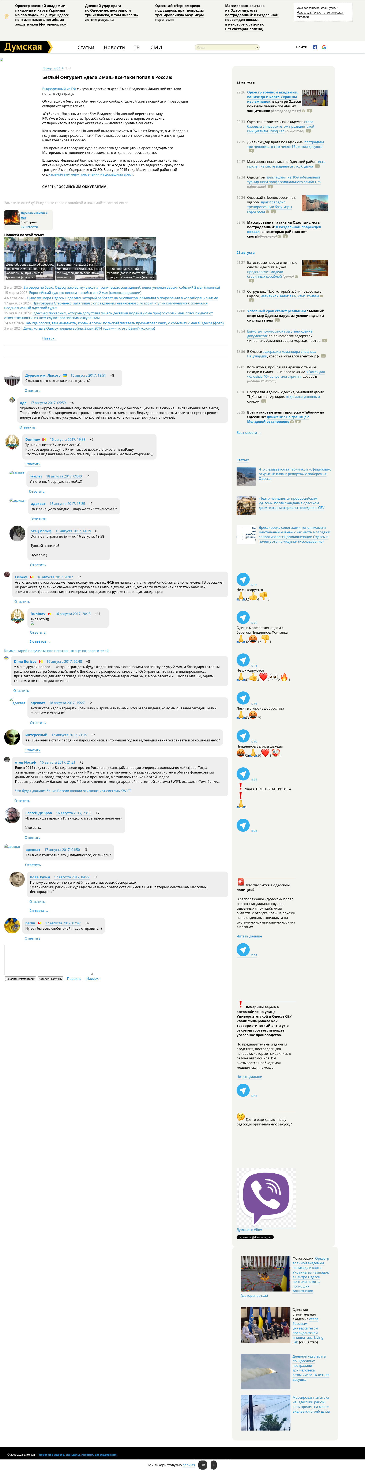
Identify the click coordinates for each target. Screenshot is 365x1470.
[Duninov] (12, 448)
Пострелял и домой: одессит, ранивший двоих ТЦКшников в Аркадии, (285, 394)
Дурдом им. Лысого (43, 375)
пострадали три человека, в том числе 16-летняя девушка (285, 144)
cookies (189, 1465)
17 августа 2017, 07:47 (63, 923)
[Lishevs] (7, 575)
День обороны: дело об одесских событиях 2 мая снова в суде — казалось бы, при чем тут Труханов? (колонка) (30, 270)
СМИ (156, 47)
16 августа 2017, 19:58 (67, 439)
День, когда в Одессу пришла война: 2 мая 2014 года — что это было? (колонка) (89, 328)
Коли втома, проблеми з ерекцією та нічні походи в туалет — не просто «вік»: (282, 369)
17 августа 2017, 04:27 (72, 877)
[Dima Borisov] (6, 659)
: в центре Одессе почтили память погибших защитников (274, 106)
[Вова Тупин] (17, 885)
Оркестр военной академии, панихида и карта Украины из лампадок (272, 97)
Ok (202, 1465)
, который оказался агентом (293, 356)
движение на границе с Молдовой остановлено (278, 419)
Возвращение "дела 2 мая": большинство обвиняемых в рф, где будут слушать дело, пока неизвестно (79, 270)
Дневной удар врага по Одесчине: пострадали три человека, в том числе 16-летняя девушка (111, 12)
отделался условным (303, 396)
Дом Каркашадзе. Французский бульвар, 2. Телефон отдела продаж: (320, 12)
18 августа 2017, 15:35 (67, 503)
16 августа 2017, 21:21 (57, 762)
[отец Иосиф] (17, 540)
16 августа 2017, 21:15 (69, 735)
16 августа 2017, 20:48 (64, 661)
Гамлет (36, 476)
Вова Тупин (40, 877)
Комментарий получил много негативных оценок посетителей (56, 650)
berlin (30, 923)
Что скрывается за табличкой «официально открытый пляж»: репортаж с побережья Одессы (295, 474)
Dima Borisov (25, 661)
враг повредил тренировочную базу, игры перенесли (269, 207)
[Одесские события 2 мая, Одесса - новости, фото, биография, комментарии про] (12, 224)
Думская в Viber (249, 1229)
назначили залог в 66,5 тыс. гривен (290, 296)
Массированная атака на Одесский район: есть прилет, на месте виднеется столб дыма (311, 1404)
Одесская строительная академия (275, 121)
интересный (36, 735)
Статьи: (243, 460)
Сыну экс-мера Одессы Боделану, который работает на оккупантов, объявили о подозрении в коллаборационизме (122, 298)
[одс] (12, 401)
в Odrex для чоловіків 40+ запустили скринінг (286, 374)
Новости (114, 47)
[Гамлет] (17, 473)
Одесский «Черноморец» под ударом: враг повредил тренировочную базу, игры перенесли (179, 12)
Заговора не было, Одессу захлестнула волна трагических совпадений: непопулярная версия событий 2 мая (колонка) (121, 287)
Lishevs (21, 577)
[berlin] (12, 932)
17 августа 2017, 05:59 (48, 402)
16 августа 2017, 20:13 (73, 613)
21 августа (246, 252)
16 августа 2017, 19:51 (88, 375)
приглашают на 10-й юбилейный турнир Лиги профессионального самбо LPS (284, 179)
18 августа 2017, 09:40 (64, 476)
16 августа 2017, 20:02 (55, 577)
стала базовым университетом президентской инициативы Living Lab (280, 126)
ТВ (137, 47)
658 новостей (29, 227)
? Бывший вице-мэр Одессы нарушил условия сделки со (285, 316)
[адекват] (18, 500)
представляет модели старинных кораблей (265, 274)
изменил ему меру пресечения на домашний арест (90, 174)
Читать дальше (249, 936)
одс (23, 402)
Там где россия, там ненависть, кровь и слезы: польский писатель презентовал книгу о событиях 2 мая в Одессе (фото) (124, 323)
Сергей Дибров (38, 813)
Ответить (33, 390)
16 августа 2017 (52, 68)
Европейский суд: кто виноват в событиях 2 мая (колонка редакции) (85, 292)
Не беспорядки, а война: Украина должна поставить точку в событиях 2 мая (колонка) (131, 273)
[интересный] (12, 744)
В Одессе (255, 351)
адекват (38, 503)
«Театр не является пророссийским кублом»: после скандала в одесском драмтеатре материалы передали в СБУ (291, 503)
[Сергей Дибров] (12, 822)
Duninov (32, 439)
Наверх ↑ (49, 338)
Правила (74, 978)
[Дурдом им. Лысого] (12, 384)
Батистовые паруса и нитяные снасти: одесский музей (272, 264)
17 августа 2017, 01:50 (62, 849)
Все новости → (249, 432)
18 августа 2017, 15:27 (67, 703)
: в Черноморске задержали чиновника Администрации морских (283, 338)
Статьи (86, 47)
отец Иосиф (41, 531)
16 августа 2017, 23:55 (73, 813)
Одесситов (256, 177)
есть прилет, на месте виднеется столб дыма (286, 164)
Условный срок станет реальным (276, 311)
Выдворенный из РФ (59, 89)
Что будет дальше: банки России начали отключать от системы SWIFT (73, 790)
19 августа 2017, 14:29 (73, 531)
